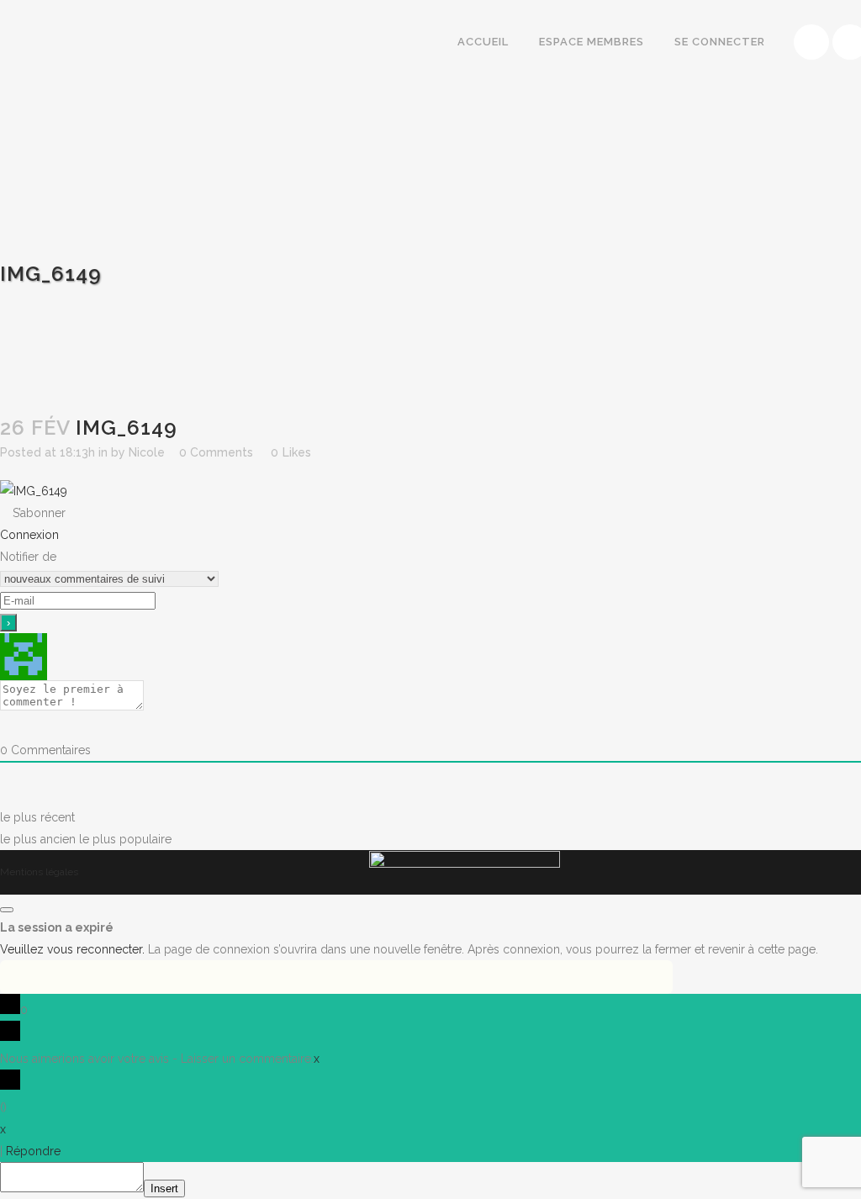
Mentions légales (39, 872)
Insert (164, 1188)
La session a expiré (57, 927)
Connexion (29, 534)
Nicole (147, 452)
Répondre (33, 1151)
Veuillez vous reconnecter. (72, 949)
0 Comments (216, 452)
